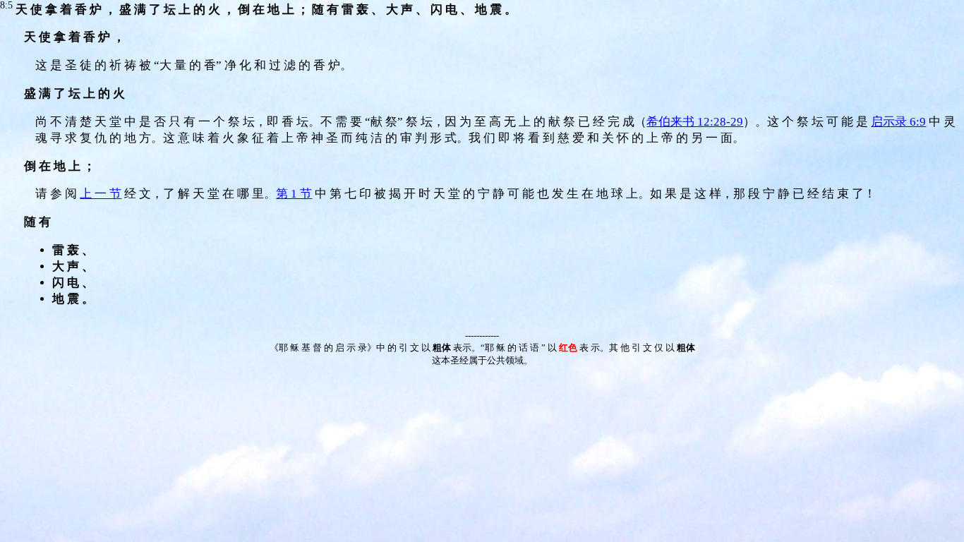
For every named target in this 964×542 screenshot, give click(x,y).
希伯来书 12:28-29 (694, 121)
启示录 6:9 (898, 121)
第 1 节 (294, 193)
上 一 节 (100, 193)
